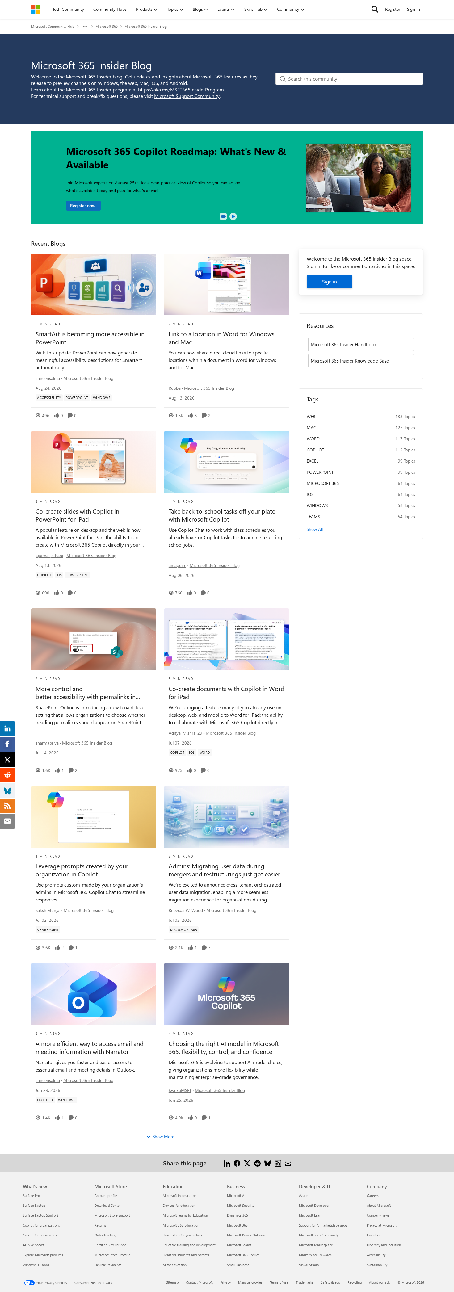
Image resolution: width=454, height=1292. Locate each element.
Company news (378, 1215)
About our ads (379, 1282)
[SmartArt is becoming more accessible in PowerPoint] (93, 284)
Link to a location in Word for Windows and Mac (221, 338)
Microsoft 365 (106, 26)
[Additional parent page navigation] (85, 26)
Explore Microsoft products (43, 1254)
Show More (163, 1136)
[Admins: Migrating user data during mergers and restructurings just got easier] (226, 817)
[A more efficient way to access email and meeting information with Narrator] (93, 994)
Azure (303, 1195)
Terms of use (279, 1282)
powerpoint (320, 472)
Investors (373, 1235)
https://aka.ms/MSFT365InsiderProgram (181, 89)
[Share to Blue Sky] (267, 1163)
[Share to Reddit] (257, 1163)
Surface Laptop (34, 1205)
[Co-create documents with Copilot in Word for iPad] (226, 639)
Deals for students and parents (186, 1254)
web (311, 416)
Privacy (225, 1282)
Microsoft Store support (112, 1215)
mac (311, 427)
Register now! (83, 205)
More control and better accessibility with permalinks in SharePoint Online (86, 693)
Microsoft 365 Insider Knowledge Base (350, 361)
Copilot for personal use (41, 1235)
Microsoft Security (240, 1205)
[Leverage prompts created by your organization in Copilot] (93, 817)
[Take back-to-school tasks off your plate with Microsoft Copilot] (226, 462)
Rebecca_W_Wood (186, 910)
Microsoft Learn (310, 1215)
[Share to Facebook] (237, 1163)
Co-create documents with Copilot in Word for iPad (226, 693)
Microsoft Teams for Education (185, 1215)
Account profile (106, 1195)
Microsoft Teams (239, 1245)
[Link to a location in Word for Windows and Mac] (226, 284)
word (313, 439)
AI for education (175, 1264)
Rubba (175, 388)
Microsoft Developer (314, 1205)
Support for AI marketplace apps (323, 1225)
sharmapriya (47, 743)
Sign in (329, 281)
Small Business (238, 1264)
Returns (100, 1225)
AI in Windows (33, 1245)
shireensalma (48, 378)
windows (317, 505)
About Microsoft (379, 1205)
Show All (315, 529)
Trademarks (304, 1282)
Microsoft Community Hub (52, 26)
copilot (315, 450)
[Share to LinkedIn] (227, 1163)
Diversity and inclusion (384, 1245)
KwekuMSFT (180, 1090)
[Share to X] (247, 1163)
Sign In (413, 9)
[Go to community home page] (35, 9)
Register (392, 9)
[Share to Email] (288, 1163)
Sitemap (172, 1282)
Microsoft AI (236, 1195)
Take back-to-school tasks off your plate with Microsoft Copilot (222, 515)
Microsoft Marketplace (316, 1245)
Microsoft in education (179, 1195)
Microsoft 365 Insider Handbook (343, 344)
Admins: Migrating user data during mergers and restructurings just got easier (224, 870)
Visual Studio (309, 1264)
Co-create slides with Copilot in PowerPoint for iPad (77, 515)
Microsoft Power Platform (246, 1235)
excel (312, 461)
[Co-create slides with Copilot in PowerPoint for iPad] (93, 462)
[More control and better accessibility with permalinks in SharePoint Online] (93, 639)
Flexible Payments (108, 1264)
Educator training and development (189, 1245)
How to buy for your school (183, 1235)
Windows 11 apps (36, 1264)
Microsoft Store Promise (113, 1254)
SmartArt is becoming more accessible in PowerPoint (90, 338)
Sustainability (377, 1264)
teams (313, 516)
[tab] (223, 216)
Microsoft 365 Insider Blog (88, 378)
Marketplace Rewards (315, 1254)
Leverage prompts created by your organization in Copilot (82, 870)
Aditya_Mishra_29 (185, 733)
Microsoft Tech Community (318, 1235)
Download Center (108, 1205)
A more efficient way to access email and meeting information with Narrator (90, 1047)
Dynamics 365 (237, 1215)
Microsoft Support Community (187, 96)
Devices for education (179, 1205)
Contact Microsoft (199, 1282)
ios (310, 494)
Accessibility (376, 1254)
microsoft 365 (323, 483)
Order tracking (105, 1235)
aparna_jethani (49, 555)
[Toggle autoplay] (233, 216)
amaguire (177, 565)
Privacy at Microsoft (382, 1225)
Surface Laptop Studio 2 (40, 1215)
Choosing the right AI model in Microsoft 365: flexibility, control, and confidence (224, 1047)
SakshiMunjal (48, 910)
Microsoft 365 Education (181, 1225)
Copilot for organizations (41, 1225)
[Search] (375, 9)
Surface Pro (31, 1195)
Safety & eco (330, 1282)
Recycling (354, 1282)
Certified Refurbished (110, 1245)
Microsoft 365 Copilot (243, 1254)
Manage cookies (250, 1282)
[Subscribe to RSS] (278, 1163)
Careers (373, 1195)
